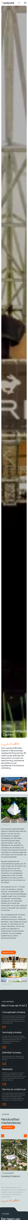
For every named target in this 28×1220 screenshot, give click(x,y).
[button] (19, 2)
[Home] (7, 3)
